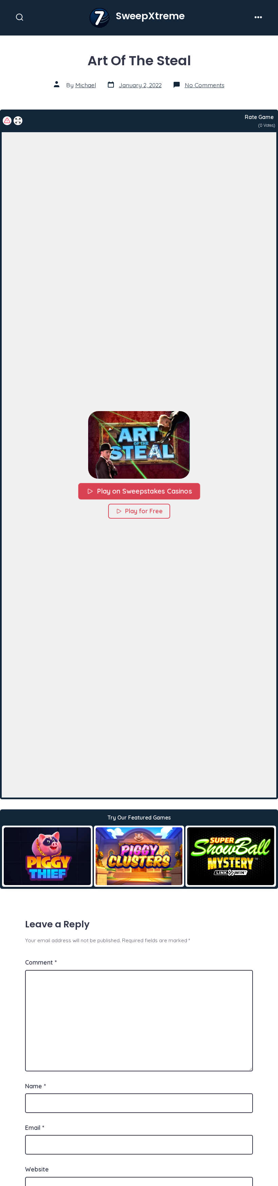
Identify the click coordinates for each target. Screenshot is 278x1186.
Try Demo (47, 856)
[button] (139, 445)
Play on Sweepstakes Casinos (144, 491)
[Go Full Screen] (18, 120)
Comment (41, 962)
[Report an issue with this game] (7, 120)
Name (35, 1086)
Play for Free (144, 511)
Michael (85, 85)
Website (37, 1169)
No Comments (204, 85)
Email (34, 1127)
